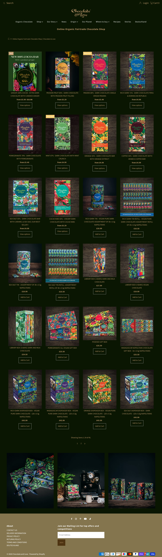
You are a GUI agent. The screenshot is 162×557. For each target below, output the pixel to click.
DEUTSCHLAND (13, 545)
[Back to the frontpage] (9, 39)
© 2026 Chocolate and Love (17, 554)
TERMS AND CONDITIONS (17, 542)
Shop (39, 21)
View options (25, 105)
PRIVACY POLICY (13, 536)
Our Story (51, 21)
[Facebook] (71, 518)
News (64, 21)
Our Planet (87, 21)
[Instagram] (76, 518)
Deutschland (140, 21)
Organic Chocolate (24, 21)
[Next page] (85, 443)
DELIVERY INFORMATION (16, 533)
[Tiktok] (90, 518)
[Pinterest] (80, 518)
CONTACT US (12, 530)
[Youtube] (85, 518)
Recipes (117, 21)
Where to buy (102, 21)
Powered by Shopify (37, 554)
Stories (128, 21)
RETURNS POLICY (14, 539)
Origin (74, 21)
